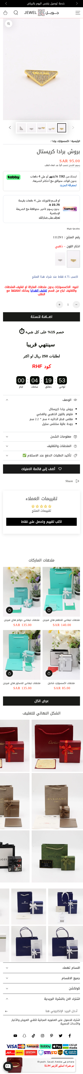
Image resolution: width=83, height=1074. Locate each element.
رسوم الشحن (74, 165)
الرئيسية (75, 141)
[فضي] (60, 258)
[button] (15, 12)
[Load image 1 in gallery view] (61, 127)
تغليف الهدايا (38, 290)
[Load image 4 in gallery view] (31, 127)
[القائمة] (78, 12)
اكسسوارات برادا (60, 141)
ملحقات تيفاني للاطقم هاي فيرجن (61, 620)
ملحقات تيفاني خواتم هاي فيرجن (21, 620)
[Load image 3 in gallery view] (41, 127)
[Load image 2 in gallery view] (51, 127)
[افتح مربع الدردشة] (8, 1066)
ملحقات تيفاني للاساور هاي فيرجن (21, 683)
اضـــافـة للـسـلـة (41, 317)
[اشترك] (5, 1011)
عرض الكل (41, 701)
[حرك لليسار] (76, 3)
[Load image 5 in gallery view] (21, 127)
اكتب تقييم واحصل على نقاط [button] (41, 522)
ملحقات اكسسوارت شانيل (61, 683)
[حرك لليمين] (6, 3)
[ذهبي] (73, 258)
